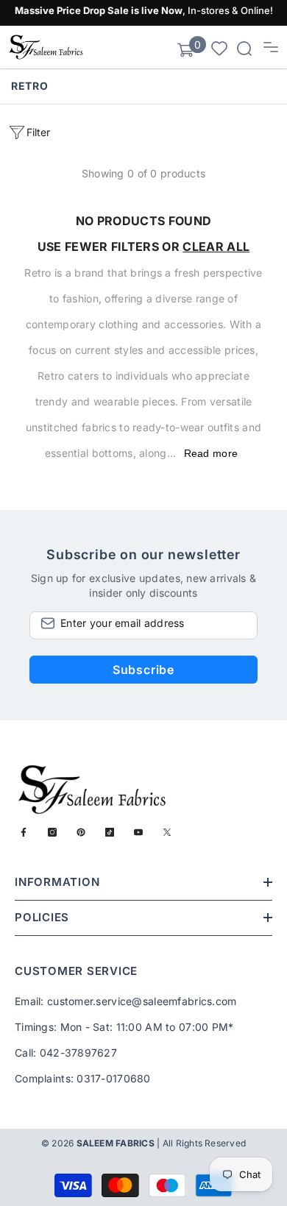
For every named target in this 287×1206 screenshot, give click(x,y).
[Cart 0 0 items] (185, 50)
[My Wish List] (219, 47)
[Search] (244, 48)
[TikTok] (109, 832)
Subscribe (143, 669)
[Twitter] (167, 832)
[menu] (271, 47)
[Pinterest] (81, 832)
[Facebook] (23, 832)
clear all (216, 246)
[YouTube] (138, 832)
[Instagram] (52, 832)
